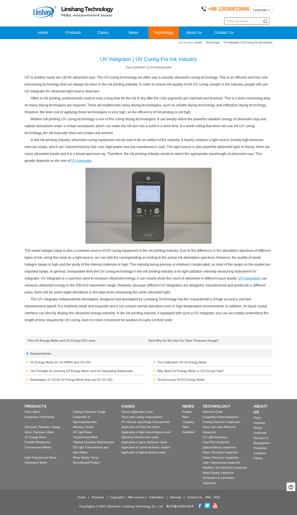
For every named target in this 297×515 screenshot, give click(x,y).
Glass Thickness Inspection (220, 452)
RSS (217, 497)
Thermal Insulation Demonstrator (93, 442)
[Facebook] (199, 506)
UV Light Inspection (215, 437)
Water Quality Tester (86, 457)
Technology (164, 32)
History (258, 427)
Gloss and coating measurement (141, 417)
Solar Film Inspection (216, 442)
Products (73, 32)
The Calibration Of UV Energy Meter (182, 362)
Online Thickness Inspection (221, 457)
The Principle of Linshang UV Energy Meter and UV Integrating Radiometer (81, 371)
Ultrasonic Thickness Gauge (42, 427)
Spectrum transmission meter (140, 437)
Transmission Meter (85, 437)
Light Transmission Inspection (221, 462)
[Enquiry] (291, 486)
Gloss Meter (32, 411)
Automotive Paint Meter (39, 417)
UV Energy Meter (35, 437)
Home (43, 32)
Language (260, 10)
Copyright (116, 497)
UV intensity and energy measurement (145, 422)
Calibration (156, 497)
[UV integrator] (148, 206)
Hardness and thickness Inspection (225, 467)
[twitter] (208, 506)
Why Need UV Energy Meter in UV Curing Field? (190, 371)
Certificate (260, 432)
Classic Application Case (137, 411)
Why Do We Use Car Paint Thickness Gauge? (187, 340)
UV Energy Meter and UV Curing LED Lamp (65, 340)
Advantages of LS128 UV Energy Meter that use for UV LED (71, 379)
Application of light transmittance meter (146, 432)
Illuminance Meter (36, 462)
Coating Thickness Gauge (89, 411)
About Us (194, 32)
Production (260, 448)
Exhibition (188, 432)
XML (208, 497)
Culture (258, 458)
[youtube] (215, 506)
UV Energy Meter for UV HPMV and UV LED (60, 362)
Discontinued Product (86, 462)
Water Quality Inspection (218, 472)
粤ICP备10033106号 (180, 506)
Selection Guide (213, 411)
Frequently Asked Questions (220, 417)
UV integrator (81, 161)
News (133, 32)
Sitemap (175, 497)
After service (136, 497)
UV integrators (249, 278)
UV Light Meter (82, 432)
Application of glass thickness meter (144, 442)
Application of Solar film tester (140, 427)
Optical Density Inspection (219, 447)
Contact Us (224, 32)
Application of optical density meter (143, 452)
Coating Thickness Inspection (221, 422)
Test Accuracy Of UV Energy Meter (181, 379)
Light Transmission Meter (41, 457)
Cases (103, 32)
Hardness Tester (83, 427)
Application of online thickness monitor (145, 447)
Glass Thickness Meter (39, 432)
